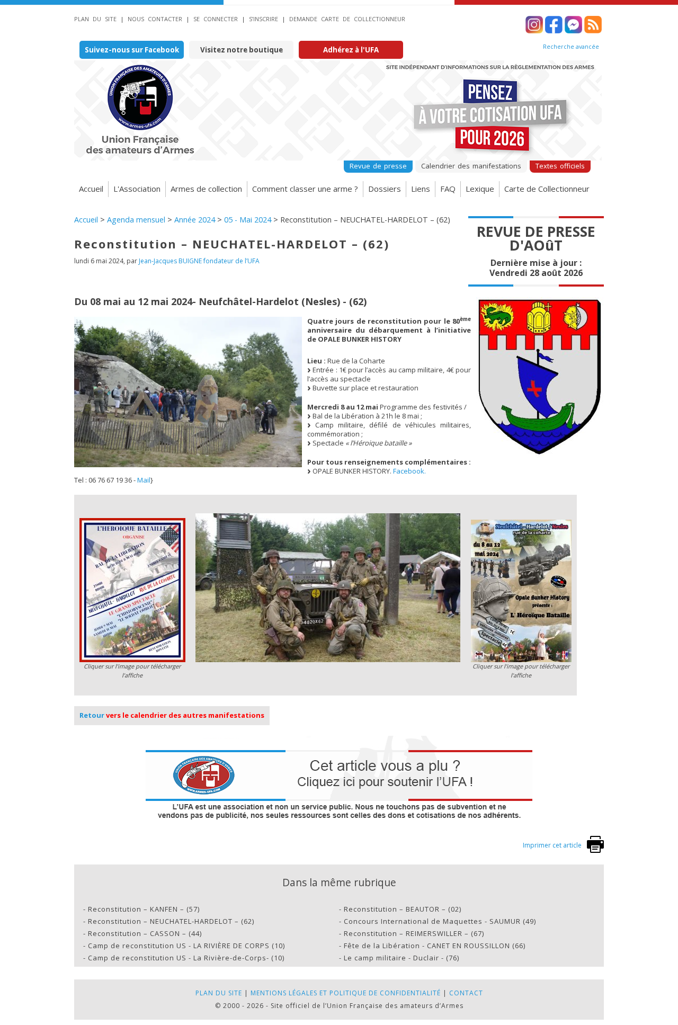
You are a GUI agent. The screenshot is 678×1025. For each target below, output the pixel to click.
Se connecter (215, 19)
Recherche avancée (571, 46)
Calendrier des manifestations (471, 166)
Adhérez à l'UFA (351, 50)
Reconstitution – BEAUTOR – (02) (402, 909)
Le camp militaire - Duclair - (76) (401, 957)
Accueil (91, 188)
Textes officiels (560, 166)
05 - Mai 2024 (247, 220)
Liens (420, 188)
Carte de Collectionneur (547, 188)
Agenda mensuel (136, 220)
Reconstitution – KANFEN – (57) (144, 909)
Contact (466, 992)
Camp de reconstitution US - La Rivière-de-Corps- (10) (186, 957)
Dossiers (384, 188)
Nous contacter (155, 19)
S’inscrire (263, 19)
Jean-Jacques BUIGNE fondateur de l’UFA (199, 260)
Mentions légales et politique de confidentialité (346, 992)
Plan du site (95, 19)
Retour (91, 715)
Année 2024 (194, 220)
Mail (143, 480)
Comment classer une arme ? (305, 188)
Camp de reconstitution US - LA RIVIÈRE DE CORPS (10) (186, 945)
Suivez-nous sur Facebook (132, 50)
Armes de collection (206, 188)
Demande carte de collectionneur (347, 19)
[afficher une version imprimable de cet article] (595, 850)
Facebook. (409, 471)
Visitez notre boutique (241, 50)
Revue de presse (378, 166)
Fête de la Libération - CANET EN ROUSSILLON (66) (434, 945)
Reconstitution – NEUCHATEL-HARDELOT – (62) (171, 921)
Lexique (480, 188)
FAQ (448, 188)
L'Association (136, 188)
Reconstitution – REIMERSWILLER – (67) (414, 933)
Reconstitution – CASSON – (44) (145, 933)
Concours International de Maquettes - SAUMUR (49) (440, 921)
